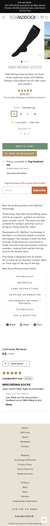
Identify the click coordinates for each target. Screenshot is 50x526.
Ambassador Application (25, 501)
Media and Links (25, 473)
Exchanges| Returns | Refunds (25, 302)
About (25, 437)
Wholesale (25, 441)
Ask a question (25, 315)
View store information (17, 173)
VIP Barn (25, 482)
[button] (25, 90)
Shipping (20, 97)
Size (23, 108)
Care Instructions (25, 289)
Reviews (25, 496)
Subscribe (39, 190)
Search (25, 428)
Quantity (25, 129)
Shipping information (25, 295)
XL (35, 113)
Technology (25, 276)
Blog (25, 487)
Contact (25, 446)
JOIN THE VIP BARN (24, 509)
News (25, 491)
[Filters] (5, 363)
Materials (25, 283)
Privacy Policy (25, 464)
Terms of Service (25, 469)
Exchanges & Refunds (25, 459)
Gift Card (25, 432)
